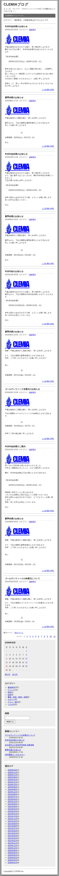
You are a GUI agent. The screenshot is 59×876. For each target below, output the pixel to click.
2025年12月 (12, 772)
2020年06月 (12, 853)
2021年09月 (12, 824)
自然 (9, 695)
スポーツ (11, 699)
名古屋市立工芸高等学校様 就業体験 (19, 745)
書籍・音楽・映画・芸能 (17, 697)
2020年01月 (12, 863)
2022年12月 (12, 802)
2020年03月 (12, 860)
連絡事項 (32, 29)
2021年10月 (12, 821)
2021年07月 (12, 828)
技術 (9, 692)
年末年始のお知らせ (14, 271)
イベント (11, 690)
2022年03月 (12, 809)
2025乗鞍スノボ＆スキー (15, 755)
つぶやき (11, 704)
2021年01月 (12, 843)
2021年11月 (12, 819)
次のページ (18, 633)
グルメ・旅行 (13, 702)
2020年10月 (12, 848)
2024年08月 (12, 789)
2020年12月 (12, 846)
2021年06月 (12, 831)
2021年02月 (12, 841)
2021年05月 (12, 833)
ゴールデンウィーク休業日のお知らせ (22, 389)
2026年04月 (12, 770)
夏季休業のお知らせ (14, 97)
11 (54, 636)
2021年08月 (12, 826)
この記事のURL (48, 90)
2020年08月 (12, 850)
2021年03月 (12, 838)
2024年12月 (12, 782)
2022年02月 (12, 811)
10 (51, 636)
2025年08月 (12, 777)
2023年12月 (12, 792)
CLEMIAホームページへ (14, 16)
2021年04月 (12, 836)
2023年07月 (12, 797)
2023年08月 (12, 794)
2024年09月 (12, 787)
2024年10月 (12, 785)
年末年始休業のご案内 (15, 446)
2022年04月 (12, 806)
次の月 (15, 674)
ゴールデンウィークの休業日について (22, 578)
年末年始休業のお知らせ (16, 26)
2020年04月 (12, 858)
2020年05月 (12, 855)
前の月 (7, 674)
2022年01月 (12, 814)
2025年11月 (12, 775)
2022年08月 (12, 804)
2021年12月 (12, 816)
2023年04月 (12, 799)
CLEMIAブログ (16, 4)
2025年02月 (12, 780)
